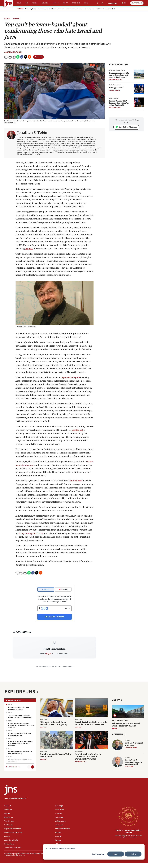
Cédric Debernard (131, 747)
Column (16, 19)
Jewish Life (76, 3)
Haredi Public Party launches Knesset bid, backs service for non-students (21, 725)
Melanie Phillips (114, 90)
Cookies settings (98, 854)
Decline (133, 854)
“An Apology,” (75, 480)
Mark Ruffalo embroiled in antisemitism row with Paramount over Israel (88, 756)
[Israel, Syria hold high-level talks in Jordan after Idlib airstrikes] (91, 707)
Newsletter (112, 3)
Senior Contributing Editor (117, 70)
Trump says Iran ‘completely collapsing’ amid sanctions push (20, 716)
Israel (18, 3)
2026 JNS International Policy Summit (128, 831)
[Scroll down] (32, 767)
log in (48, 653)
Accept (115, 854)
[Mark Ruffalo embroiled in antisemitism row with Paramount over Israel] (91, 740)
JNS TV (65, 3)
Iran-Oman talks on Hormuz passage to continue (18, 708)
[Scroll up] (29, 767)
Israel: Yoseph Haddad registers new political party (20, 752)
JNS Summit (100, 9)
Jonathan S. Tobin (13, 52)
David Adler (129, 766)
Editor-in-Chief (110, 9)
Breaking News (14, 700)
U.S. (26, 3)
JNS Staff (43, 727)
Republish (38, 57)
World (35, 3)
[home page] (9, 4)
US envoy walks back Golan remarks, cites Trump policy (53, 723)
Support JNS (137, 3)
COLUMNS (118, 734)
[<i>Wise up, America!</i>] (139, 89)
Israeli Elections (43, 9)
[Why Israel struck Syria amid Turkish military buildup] (128, 711)
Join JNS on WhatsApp (128, 127)
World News (78, 751)
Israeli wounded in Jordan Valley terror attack (55, 755)
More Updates (11, 767)
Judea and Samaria (72, 9)
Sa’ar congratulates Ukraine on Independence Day (19, 734)
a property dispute (71, 377)
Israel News (43, 719)
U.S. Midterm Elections (57, 9)
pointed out (77, 430)
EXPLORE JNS (20, 691)
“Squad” (29, 248)
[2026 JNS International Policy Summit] (128, 816)
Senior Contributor (115, 85)
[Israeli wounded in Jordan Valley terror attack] (56, 740)
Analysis (45, 3)
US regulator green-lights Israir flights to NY (20, 760)
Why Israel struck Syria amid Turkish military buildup (126, 724)
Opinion (56, 3)
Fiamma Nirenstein (115, 80)
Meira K (114, 729)
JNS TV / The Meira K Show (120, 721)
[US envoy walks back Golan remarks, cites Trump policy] (56, 707)
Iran (93, 9)
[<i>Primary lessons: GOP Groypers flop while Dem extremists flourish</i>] (139, 102)
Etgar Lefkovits (80, 761)
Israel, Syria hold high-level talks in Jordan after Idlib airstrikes (91, 723)
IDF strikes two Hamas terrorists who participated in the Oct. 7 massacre (20, 743)
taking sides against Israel (30, 533)
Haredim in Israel (85, 9)
